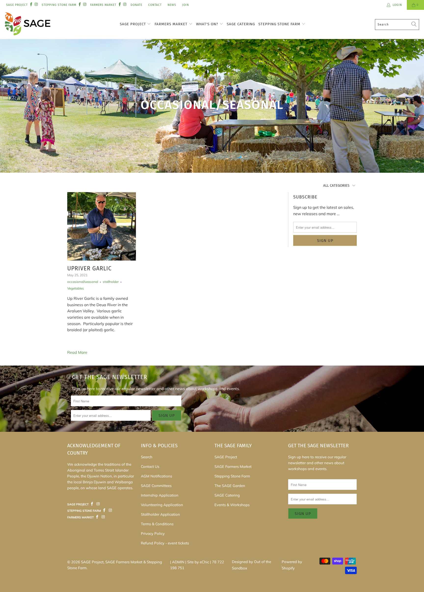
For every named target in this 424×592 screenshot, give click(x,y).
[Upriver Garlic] (101, 226)
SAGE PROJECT (17, 5)
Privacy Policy (153, 533)
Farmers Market (172, 24)
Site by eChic (198, 562)
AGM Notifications (156, 476)
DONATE (136, 5)
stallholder (111, 282)
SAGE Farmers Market (233, 466)
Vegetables (75, 288)
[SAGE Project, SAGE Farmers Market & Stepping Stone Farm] (27, 24)
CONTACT (155, 5)
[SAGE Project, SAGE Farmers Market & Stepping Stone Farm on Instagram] (36, 5)
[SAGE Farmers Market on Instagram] (97, 504)
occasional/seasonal (82, 282)
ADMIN (178, 562)
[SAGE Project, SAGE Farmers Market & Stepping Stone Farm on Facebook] (31, 5)
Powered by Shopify (292, 564)
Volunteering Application (162, 504)
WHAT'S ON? (207, 24)
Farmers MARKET (103, 5)
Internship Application (159, 495)
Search (146, 457)
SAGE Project (133, 24)
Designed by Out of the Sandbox (251, 564)
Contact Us (150, 466)
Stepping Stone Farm (280, 24)
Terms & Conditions (157, 524)
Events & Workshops (232, 504)
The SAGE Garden (229, 485)
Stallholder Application (160, 514)
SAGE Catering (241, 24)
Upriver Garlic (89, 268)
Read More (77, 352)
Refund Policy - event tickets (165, 543)
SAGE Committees (156, 485)
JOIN (185, 5)
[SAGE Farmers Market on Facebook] (92, 504)
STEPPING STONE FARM (59, 5)
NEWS (172, 5)
